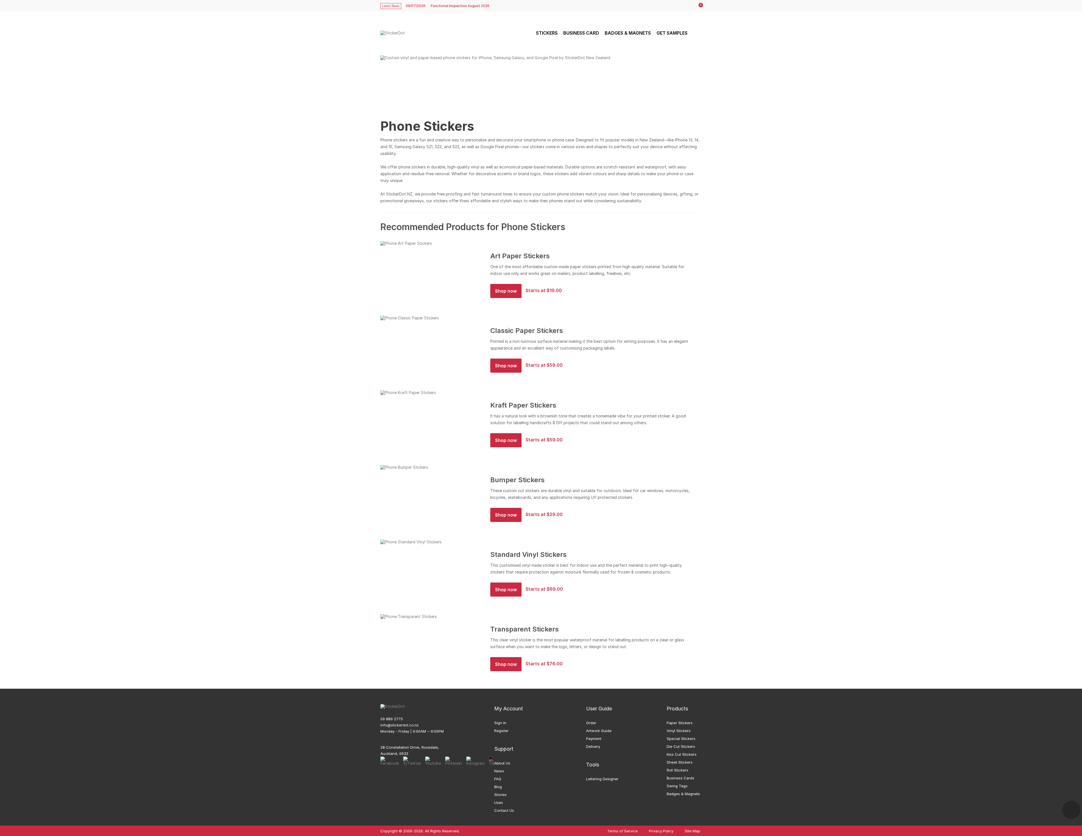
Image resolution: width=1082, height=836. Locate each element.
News (499, 771)
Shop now (506, 291)
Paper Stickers (680, 723)
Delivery (593, 746)
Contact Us (504, 810)
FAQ (497, 779)
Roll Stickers (677, 770)
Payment (593, 738)
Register (501, 730)
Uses (498, 802)
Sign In (500, 723)
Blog (498, 786)
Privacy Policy (661, 831)
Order (591, 723)
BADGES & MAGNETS (628, 32)
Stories (500, 794)
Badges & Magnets (683, 793)
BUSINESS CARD (581, 32)
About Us (502, 763)
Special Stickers (681, 738)
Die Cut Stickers (681, 746)
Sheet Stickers (680, 762)
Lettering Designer (602, 779)
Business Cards (680, 778)
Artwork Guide (598, 730)
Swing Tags (677, 786)
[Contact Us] (1071, 810)
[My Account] (686, 6)
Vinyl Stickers (679, 730)
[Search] (696, 33)
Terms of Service (622, 831)
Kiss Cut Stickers (682, 754)
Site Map (692, 831)
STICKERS (547, 32)
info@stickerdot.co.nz (399, 725)
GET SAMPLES (672, 32)
